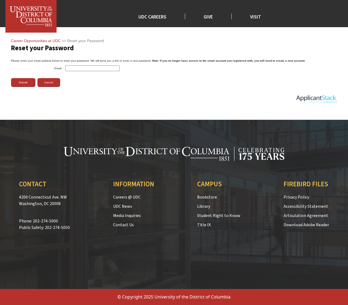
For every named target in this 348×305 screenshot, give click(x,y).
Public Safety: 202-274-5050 (44, 228)
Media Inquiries (127, 216)
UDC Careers (152, 16)
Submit (23, 82)
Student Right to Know (218, 216)
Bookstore (207, 197)
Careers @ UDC (127, 197)
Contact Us (123, 225)
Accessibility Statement (306, 206)
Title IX (204, 225)
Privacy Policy (296, 197)
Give (208, 16)
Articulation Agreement (306, 216)
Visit (255, 16)
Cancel (48, 82)
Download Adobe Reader (306, 225)
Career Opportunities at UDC (36, 41)
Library (203, 206)
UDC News (122, 206)
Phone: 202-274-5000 (38, 221)
